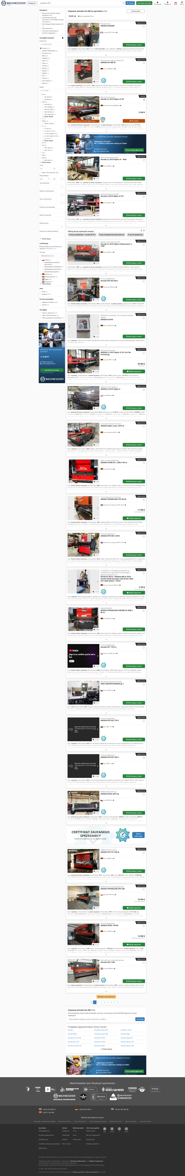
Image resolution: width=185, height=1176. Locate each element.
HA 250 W (48, 97)
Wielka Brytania (50, 277)
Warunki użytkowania (92, 1172)
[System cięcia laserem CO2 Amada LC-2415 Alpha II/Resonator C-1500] (83, 253)
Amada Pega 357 (127, 1038)
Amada (46, 48)
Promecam (46, 53)
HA (44, 94)
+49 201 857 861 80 (121, 1109)
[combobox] (52, 255)
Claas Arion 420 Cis (80, 1121)
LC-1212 (47, 138)
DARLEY (45, 73)
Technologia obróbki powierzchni (52, 25)
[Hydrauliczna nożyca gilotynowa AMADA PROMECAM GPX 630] (83, 898)
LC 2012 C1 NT (50, 131)
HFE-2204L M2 (49, 114)
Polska (51, 248)
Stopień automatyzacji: (47, 191)
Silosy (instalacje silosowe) (98, 1121)
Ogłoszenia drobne (49, 302)
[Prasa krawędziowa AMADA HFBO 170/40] (83, 934)
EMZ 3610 (48, 160)
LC (44, 126)
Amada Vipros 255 (127, 1042)
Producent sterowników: (47, 207)
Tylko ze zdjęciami (49, 313)
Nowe (44, 291)
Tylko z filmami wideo (50, 315)
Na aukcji (134, 121)
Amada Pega (125, 1034)
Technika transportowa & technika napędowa (50, 32)
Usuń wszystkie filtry (86, 16)
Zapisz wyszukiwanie (107, 997)
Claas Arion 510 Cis (64, 1121)
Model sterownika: (45, 215)
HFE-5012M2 (49, 112)
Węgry (47, 279)
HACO (45, 61)
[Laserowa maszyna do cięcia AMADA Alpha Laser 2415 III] (83, 435)
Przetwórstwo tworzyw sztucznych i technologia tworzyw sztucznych (53, 20)
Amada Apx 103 (73, 1042)
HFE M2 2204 (49, 109)
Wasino (45, 83)
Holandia (48, 282)
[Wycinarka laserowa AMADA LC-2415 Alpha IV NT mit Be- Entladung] (83, 361)
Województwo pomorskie (53, 269)
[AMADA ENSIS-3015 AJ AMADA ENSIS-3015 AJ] (83, 803)
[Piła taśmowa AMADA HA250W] (83, 35)
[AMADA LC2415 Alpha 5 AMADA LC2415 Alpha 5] (83, 398)
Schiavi (45, 66)
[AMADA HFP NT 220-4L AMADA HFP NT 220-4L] (83, 861)
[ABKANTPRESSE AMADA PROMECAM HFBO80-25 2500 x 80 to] (83, 619)
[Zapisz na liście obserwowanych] (143, 26)
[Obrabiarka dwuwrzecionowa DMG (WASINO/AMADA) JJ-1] (83, 693)
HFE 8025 (48, 104)
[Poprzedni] (69, 34)
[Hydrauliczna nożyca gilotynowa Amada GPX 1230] (83, 971)
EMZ (44, 158)
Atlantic (45, 68)
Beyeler (45, 71)
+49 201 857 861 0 (85, 1109)
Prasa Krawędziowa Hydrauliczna (111, 235)
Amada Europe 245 (101, 1030)
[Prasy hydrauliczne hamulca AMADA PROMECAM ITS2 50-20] (83, 508)
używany (46, 294)
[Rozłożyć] (106, 55)
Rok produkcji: (44, 175)
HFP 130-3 (48, 150)
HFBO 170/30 (49, 123)
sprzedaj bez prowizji (52, 370)
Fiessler (45, 78)
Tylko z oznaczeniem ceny (50, 172)
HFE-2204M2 (49, 107)
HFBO (45, 121)
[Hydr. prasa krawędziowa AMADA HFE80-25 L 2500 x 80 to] (83, 471)
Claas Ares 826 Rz (145, 1121)
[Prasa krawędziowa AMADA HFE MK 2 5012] (83, 545)
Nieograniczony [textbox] (47, 256)
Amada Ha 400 (99, 1046)
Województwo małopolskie (53, 267)
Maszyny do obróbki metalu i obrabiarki (51, 14)
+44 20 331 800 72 (49, 1109)
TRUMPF (46, 58)
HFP (44, 145)
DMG (45, 56)
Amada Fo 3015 (99, 1038)
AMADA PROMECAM (50, 51)
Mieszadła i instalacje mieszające (44, 1121)
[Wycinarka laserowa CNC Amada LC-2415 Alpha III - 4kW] (83, 168)
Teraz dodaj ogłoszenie (134, 150)
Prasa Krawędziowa (135, 235)
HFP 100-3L (48, 148)
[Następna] (97, 34)
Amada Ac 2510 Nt (74, 1038)
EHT (44, 76)
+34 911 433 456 (48, 1112)
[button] (182, 3)
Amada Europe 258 (101, 1034)
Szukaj (131, 3)
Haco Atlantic (47, 81)
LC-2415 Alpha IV (50, 133)
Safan (45, 63)
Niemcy (48, 274)
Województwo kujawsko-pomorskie (52, 263)
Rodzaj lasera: (44, 223)
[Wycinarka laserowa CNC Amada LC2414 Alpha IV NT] (83, 205)
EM (44, 155)
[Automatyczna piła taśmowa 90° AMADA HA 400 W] (83, 71)
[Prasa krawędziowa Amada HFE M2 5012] (83, 289)
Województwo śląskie (52, 272)
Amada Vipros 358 (127, 1046)
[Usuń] (124, 3)
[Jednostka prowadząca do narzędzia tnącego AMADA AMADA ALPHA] (83, 326)
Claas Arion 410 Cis (116, 1121)
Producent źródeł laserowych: (49, 231)
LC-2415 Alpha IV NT (51, 136)
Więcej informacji (138, 835)
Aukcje (45, 305)
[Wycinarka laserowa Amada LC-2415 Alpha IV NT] (83, 108)
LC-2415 (47, 128)
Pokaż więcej (107, 1049)
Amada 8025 (72, 1034)
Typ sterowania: (45, 183)
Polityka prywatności (79, 1172)
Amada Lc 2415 (126, 1030)
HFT (44, 143)
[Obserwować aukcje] (144, 100)
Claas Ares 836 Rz (130, 1121)
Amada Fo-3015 (99, 1042)
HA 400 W (48, 99)
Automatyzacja (47, 28)
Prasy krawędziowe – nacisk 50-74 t (82, 235)
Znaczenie (136, 11)
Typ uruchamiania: (46, 199)
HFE (44, 102)
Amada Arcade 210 (74, 1046)
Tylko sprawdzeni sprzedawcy (53, 318)
